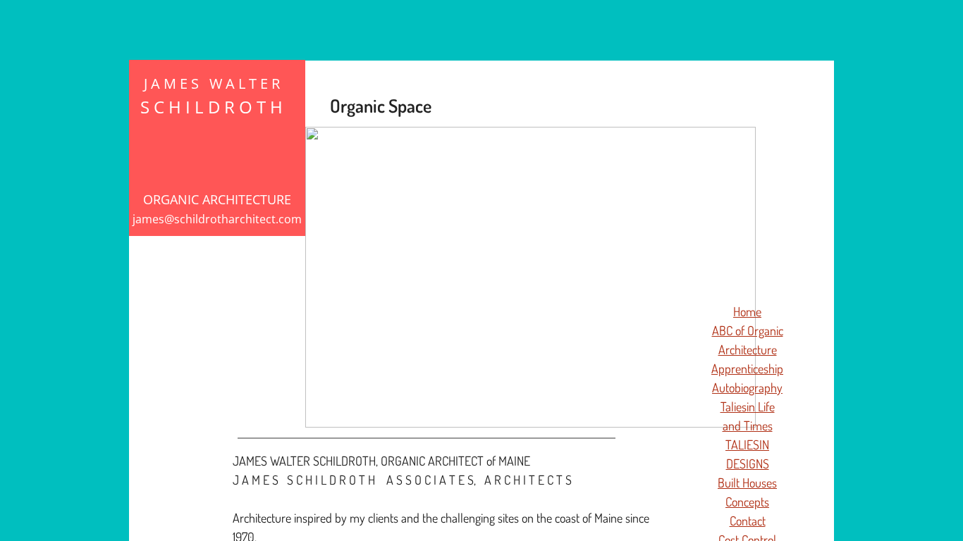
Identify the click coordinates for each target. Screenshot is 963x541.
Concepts (747, 501)
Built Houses (747, 482)
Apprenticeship (747, 368)
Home (747, 311)
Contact (748, 520)
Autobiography (747, 387)
